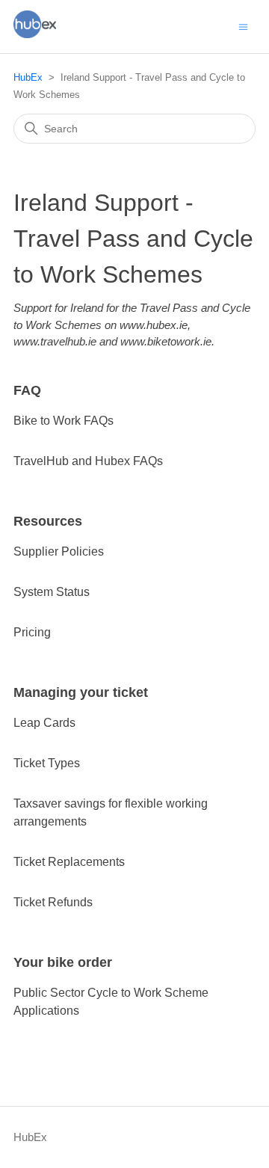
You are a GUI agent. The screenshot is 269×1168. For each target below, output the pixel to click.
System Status (51, 591)
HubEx (28, 77)
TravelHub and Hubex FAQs (88, 461)
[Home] (34, 34)
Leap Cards (44, 722)
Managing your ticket (80, 692)
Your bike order (62, 962)
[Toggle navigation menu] (243, 25)
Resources (47, 521)
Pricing (32, 632)
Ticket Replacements (69, 861)
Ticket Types (46, 763)
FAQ (27, 390)
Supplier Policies (58, 551)
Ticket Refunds (53, 902)
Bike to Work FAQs (63, 420)
